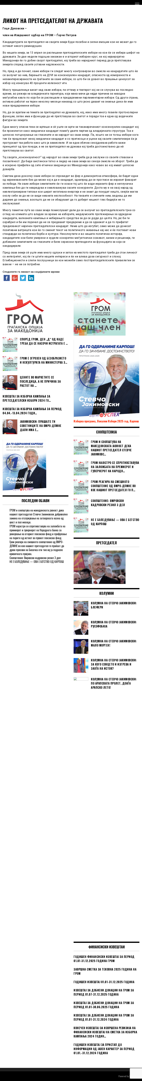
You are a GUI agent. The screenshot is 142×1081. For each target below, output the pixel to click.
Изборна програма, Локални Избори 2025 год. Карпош (106, 421)
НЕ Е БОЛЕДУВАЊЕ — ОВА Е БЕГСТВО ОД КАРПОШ (37, 562)
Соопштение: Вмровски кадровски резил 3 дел (35, 558)
